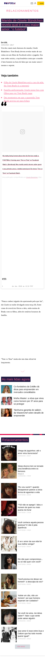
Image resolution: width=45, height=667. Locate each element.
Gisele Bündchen (32, 177)
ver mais (21, 646)
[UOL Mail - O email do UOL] (32, 3)
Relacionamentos (22, 10)
